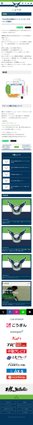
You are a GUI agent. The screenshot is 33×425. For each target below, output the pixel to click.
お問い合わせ (8, 402)
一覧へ (16, 146)
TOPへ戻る (16, 397)
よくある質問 (24, 412)
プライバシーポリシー (8, 405)
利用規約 (24, 402)
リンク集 (8, 412)
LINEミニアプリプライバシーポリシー (25, 405)
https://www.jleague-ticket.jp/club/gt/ (11, 125)
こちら (9, 39)
